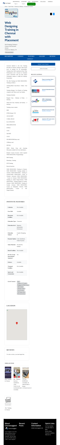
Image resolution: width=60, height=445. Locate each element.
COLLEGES (43, 1)
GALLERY (42, 56)
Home (6, 6)
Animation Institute (21, 288)
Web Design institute (21, 292)
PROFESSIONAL (16, 1)
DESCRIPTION (9, 56)
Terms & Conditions (50, 433)
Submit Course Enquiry (43, 64)
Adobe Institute (20, 286)
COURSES (20, 56)
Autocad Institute (20, 290)
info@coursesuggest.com (37, 428)
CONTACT (30, 59)
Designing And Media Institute (23, 285)
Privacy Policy (48, 431)
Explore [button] (23, 3)
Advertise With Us (49, 427)
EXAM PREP (24, 1)
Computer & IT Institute (22, 283)
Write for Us (48, 434)
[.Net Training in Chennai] (8, 401)
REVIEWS (52, 56)
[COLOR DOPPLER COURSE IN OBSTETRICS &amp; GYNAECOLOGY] (25, 372)
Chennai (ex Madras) (18, 6)
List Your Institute (49, 426)
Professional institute (28, 6)
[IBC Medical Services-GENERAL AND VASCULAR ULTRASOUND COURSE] (17, 372)
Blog (46, 429)
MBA (29, 1)
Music (18, 281)
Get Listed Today (31, 4)
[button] (54, 13)
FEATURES (31, 56)
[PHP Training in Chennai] (8, 372)
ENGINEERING (35, 1)
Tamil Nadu (10, 6)
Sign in (15, 3)
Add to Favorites (43, 68)
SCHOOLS (50, 1)
